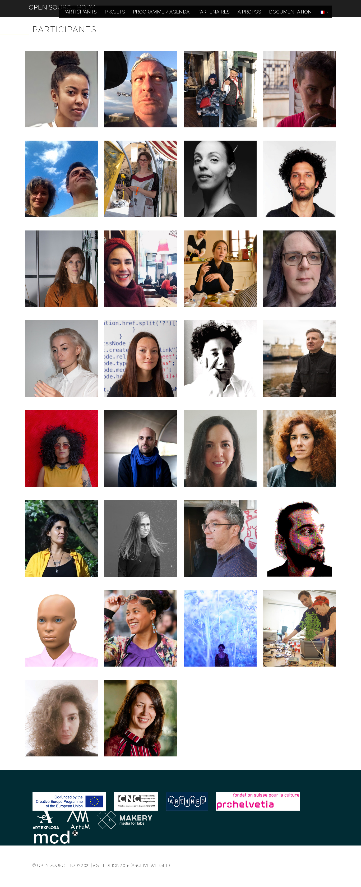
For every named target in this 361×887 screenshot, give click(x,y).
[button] (324, 12)
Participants (80, 12)
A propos (249, 12)
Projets (115, 12)
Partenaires (213, 12)
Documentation (290, 12)
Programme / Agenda (161, 12)
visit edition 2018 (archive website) (131, 865)
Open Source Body (62, 3)
